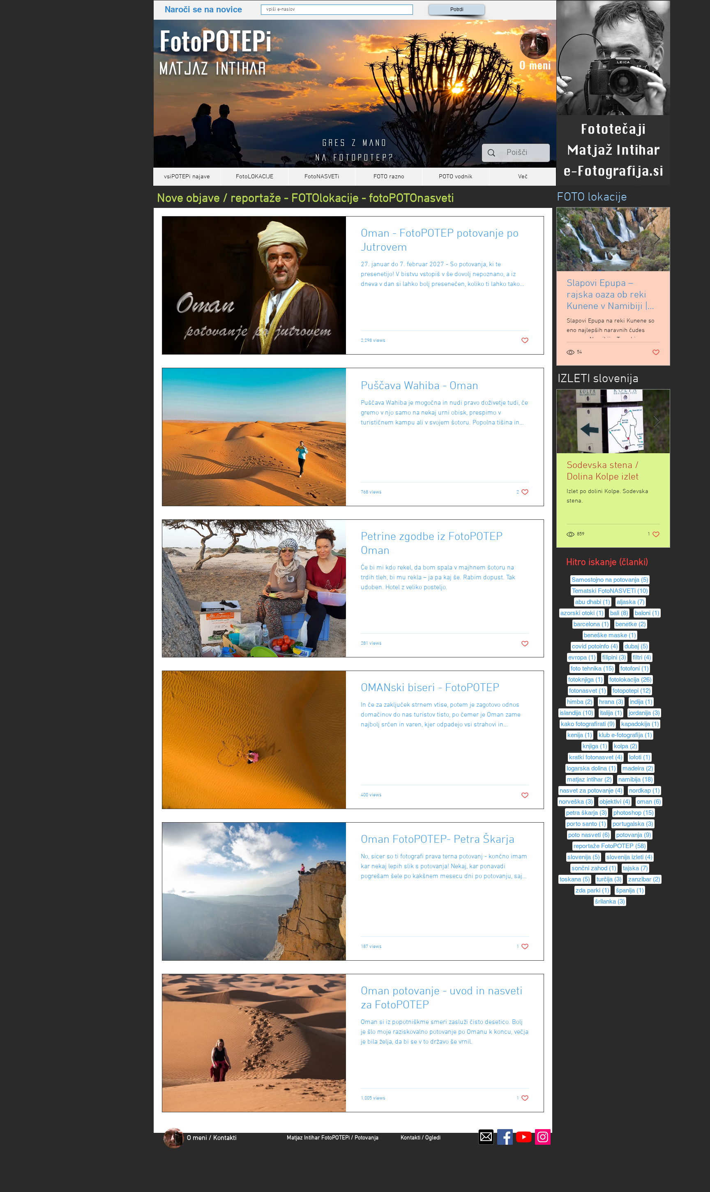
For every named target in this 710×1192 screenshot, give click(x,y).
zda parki (593, 890)
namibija (636, 779)
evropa (582, 657)
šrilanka (610, 901)
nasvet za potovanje (592, 790)
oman (649, 801)
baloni (648, 612)
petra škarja (587, 812)
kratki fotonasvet (596, 757)
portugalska (634, 823)
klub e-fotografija (626, 734)
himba (580, 701)
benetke (631, 623)
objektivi (615, 801)
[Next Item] (656, 239)
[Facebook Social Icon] (505, 1137)
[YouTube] (524, 1137)
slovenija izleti (630, 856)
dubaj (637, 646)
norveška (576, 801)
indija (642, 701)
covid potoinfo (595, 646)
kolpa (626, 745)
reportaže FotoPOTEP (610, 845)
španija (630, 890)
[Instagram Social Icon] (543, 1137)
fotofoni (635, 668)
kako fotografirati (588, 723)
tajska (636, 868)
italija (611, 712)
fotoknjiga (586, 679)
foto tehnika (593, 668)
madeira (638, 768)
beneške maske (610, 635)
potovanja (634, 834)
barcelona (592, 623)
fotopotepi (632, 690)
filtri (642, 657)
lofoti (640, 757)
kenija (580, 734)
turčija (610, 879)
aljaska (631, 601)
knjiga (596, 745)
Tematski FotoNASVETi (610, 590)
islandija (577, 712)
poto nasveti (589, 834)
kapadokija (640, 723)
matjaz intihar (590, 779)
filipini (614, 657)
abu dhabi (593, 601)
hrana (612, 701)
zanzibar (645, 879)
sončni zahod (595, 868)
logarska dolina (592, 768)
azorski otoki (582, 612)
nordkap (645, 790)
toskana (575, 879)
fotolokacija (631, 679)
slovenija (584, 856)
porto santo (587, 823)
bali (619, 612)
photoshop (634, 812)
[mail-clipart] (486, 1137)
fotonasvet (588, 690)
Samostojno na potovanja (611, 579)
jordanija (645, 712)
